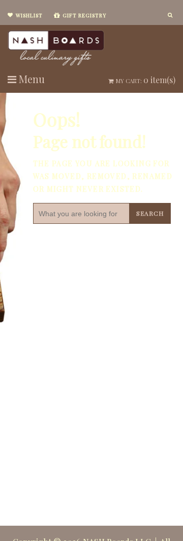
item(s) (145, 79)
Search (150, 213)
